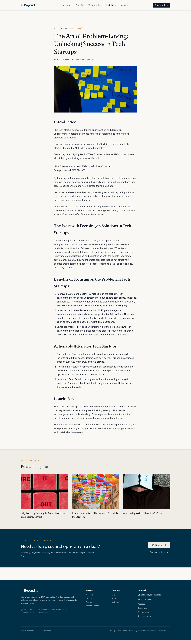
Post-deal (90, 602)
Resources (142, 608)
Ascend (115, 598)
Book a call (160, 545)
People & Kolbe (92, 606)
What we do (94, 5)
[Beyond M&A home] (29, 5)
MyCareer (116, 602)
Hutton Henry (146, 599)
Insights (110, 5)
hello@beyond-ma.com (151, 595)
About (123, 5)
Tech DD (89, 598)
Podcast (141, 604)
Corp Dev (80, 5)
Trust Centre (146, 616)
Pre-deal (89, 595)
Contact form (143, 612)
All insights (62, 28)
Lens (114, 595)
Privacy (112, 631)
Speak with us (161, 5)
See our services (157, 552)
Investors (67, 5)
